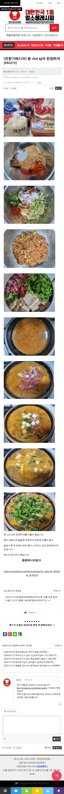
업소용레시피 (23, 45)
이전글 (5, 88)
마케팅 (48, 45)
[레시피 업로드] (48, 790)
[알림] (37, 790)
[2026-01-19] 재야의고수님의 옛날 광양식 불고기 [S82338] (31, 659)
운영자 (18, 680)
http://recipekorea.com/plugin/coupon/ (32, 688)
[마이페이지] (26, 790)
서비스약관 (29, 759)
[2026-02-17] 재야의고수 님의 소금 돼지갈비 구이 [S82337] (31, 655)
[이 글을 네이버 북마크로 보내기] (15, 634)
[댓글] (16, 790)
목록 (52, 88)
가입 (50, 3)
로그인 (40, 3)
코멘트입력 (11, 711)
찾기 (59, 3)
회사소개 (18, 759)
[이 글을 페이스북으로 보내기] (5, 634)
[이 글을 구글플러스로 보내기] (10, 634)
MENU (9, 45)
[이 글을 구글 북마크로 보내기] (20, 634)
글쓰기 (58, 88)
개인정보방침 (43, 759)
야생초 (8, 71)
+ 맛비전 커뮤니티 (10, 3)
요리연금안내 (51, 35)
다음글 (13, 88)
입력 (58, 739)
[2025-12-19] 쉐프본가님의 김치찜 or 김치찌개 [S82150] (29, 662)
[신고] (31, 71)
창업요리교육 (37, 45)
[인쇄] (33, 71)
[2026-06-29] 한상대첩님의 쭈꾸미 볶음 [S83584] (26, 652)
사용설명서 (37, 35)
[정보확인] (42, 766)
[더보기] (56, 591)
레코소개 (25, 35)
